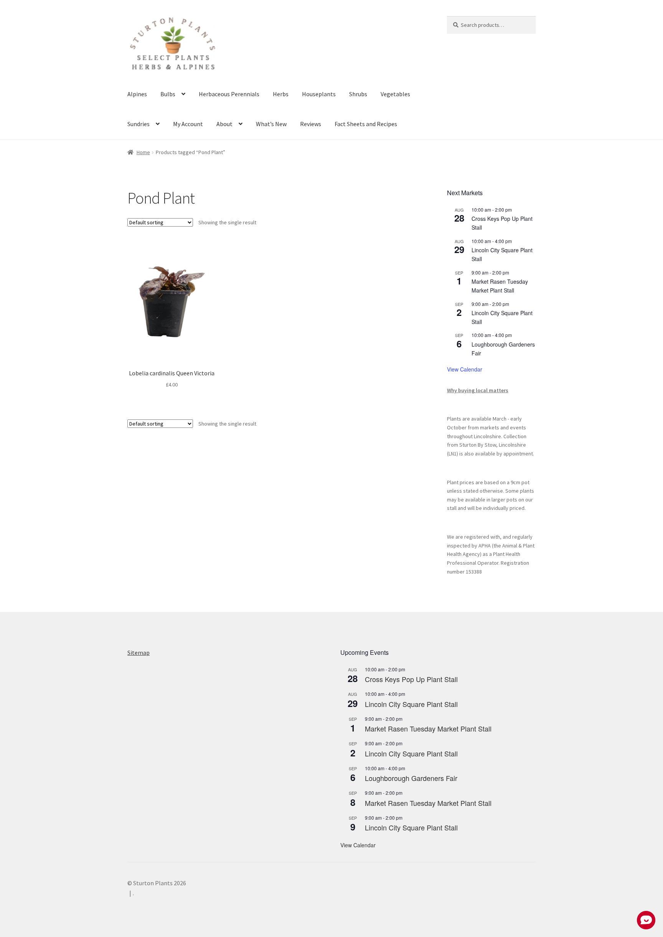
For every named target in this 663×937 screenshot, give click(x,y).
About (224, 124)
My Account (188, 124)
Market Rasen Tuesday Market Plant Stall (428, 728)
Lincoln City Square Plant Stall (411, 704)
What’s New (271, 124)
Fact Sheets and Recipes (366, 124)
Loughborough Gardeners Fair (411, 778)
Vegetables (395, 94)
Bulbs (167, 94)
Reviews (310, 124)
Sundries (138, 124)
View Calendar (464, 369)
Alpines (137, 94)
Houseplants (319, 94)
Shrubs (358, 94)
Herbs (281, 94)
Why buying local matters (477, 390)
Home (143, 152)
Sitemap (138, 652)
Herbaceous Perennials (229, 94)
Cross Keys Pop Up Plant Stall (411, 679)
